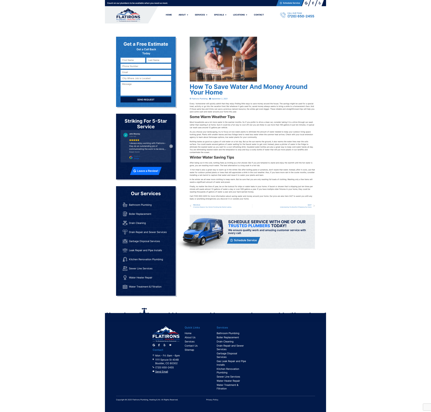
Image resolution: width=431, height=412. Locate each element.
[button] (120, 146)
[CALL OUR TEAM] (283, 15)
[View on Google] (125, 135)
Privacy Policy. (212, 400)
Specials (219, 15)
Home (169, 15)
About (182, 15)
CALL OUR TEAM (294, 13)
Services (200, 15)
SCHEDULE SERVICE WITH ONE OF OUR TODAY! (267, 223)
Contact (259, 15)
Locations (239, 15)
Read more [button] (134, 152)
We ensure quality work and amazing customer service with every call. (267, 232)
